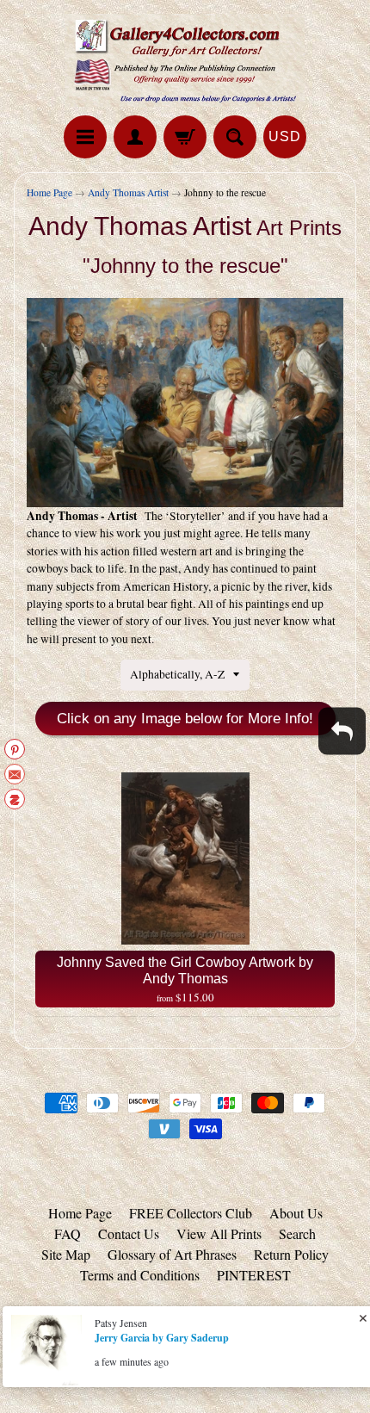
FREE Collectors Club (190, 1213)
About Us (296, 1213)
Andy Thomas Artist (128, 192)
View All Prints (219, 1233)
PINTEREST (254, 1275)
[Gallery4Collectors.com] (185, 60)
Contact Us (128, 1233)
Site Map (65, 1254)
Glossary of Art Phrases (172, 1254)
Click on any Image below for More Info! (185, 718)
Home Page (49, 192)
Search (297, 1233)
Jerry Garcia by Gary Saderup (162, 1337)
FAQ (67, 1233)
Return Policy (291, 1254)
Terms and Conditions (140, 1275)
